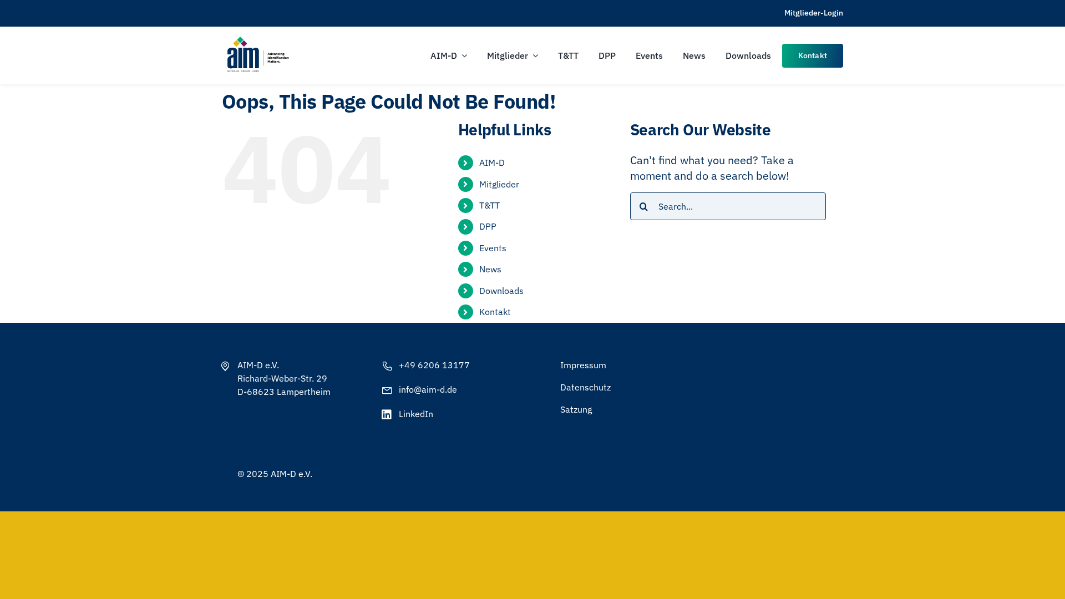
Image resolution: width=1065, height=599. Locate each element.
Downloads (501, 290)
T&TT (489, 205)
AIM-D (492, 162)
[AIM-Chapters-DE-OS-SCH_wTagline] (257, 40)
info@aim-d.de (428, 389)
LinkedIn (416, 413)
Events (492, 247)
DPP (487, 226)
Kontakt (495, 311)
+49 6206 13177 (434, 364)
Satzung (576, 409)
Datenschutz (585, 387)
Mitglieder (499, 184)
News (490, 269)
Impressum (583, 364)
